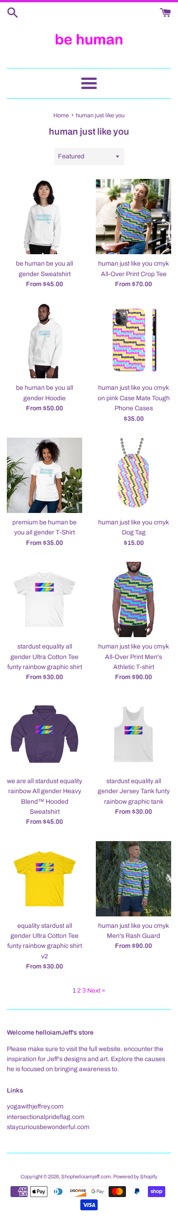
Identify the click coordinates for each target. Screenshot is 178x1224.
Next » (96, 990)
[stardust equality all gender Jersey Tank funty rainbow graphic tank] (133, 734)
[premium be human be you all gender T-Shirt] (44, 475)
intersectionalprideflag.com (45, 1117)
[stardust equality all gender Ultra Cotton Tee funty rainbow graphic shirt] (44, 599)
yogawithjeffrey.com (35, 1106)
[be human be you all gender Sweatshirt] (44, 216)
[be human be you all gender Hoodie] (44, 340)
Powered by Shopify (135, 1176)
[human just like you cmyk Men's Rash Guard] (133, 878)
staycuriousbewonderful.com (48, 1127)
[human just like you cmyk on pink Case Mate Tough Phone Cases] (133, 340)
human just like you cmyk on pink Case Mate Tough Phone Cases (134, 398)
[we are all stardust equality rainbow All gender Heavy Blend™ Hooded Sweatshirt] (44, 734)
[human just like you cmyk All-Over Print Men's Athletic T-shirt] (133, 599)
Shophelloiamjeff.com (86, 1176)
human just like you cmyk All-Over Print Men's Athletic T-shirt (133, 656)
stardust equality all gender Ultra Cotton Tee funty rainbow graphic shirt (44, 656)
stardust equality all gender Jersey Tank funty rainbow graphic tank (134, 791)
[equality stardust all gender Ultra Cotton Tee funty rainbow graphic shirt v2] (44, 878)
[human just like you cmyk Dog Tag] (133, 475)
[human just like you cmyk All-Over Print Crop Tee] (133, 216)
